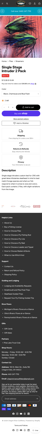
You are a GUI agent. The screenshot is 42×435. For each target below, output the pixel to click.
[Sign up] (37, 398)
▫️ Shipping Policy (9, 274)
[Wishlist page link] (30, 3)
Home (4, 61)
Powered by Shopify (33, 420)
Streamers (20, 61)
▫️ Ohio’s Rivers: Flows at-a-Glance (16, 313)
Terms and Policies (21, 425)
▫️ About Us (7, 223)
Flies (11, 61)
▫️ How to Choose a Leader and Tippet (17, 247)
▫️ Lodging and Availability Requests (16, 286)
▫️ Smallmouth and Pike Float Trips (16, 290)
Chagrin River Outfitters (16, 420)
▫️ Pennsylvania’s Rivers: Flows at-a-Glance (19, 317)
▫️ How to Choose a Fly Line (13, 239)
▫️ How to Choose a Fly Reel (13, 243)
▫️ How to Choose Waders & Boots (16, 251)
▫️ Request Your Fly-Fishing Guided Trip (18, 298)
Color (4, 89)
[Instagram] (17, 413)
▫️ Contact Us (7, 266)
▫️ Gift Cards (7, 329)
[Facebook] (13, 413)
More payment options (21, 119)
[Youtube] (21, 413)
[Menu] (2, 3)
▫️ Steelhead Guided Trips (12, 294)
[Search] (7, 3)
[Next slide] (39, 11)
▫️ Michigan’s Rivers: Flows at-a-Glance (18, 309)
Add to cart (29, 107)
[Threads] (24, 413)
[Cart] (39, 3)
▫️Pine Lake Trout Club (11, 343)
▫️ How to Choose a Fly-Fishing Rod (16, 235)
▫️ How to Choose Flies (11, 231)
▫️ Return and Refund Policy (13, 270)
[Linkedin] (28, 413)
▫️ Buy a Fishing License (11, 227)
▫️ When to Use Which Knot (13, 255)
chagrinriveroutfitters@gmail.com (20, 379)
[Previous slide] (2, 11)
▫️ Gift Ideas (7, 333)
